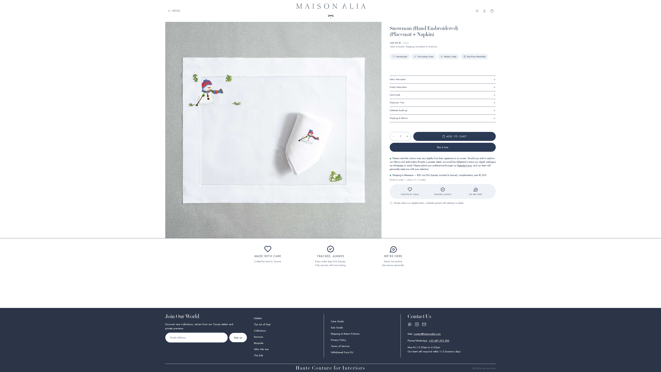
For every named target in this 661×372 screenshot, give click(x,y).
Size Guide (337, 327)
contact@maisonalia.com (427, 334)
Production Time (397, 102)
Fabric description (398, 79)
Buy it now (442, 147)
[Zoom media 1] (273, 130)
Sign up (238, 337)
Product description (398, 87)
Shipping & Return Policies (345, 334)
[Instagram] (417, 324)
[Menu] (174, 11)
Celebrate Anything (398, 110)
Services (258, 337)
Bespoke (258, 343)
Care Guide (395, 94)
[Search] (477, 11)
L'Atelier (258, 318)
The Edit (258, 355)
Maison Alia (489, 368)
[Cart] (492, 11)
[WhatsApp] (410, 324)
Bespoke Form (465, 165)
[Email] (424, 324)
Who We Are (261, 349)
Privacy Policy (338, 340)
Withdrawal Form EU (342, 352)
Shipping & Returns (399, 118)
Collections (260, 331)
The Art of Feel (262, 324)
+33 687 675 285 (439, 340)
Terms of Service (340, 346)
